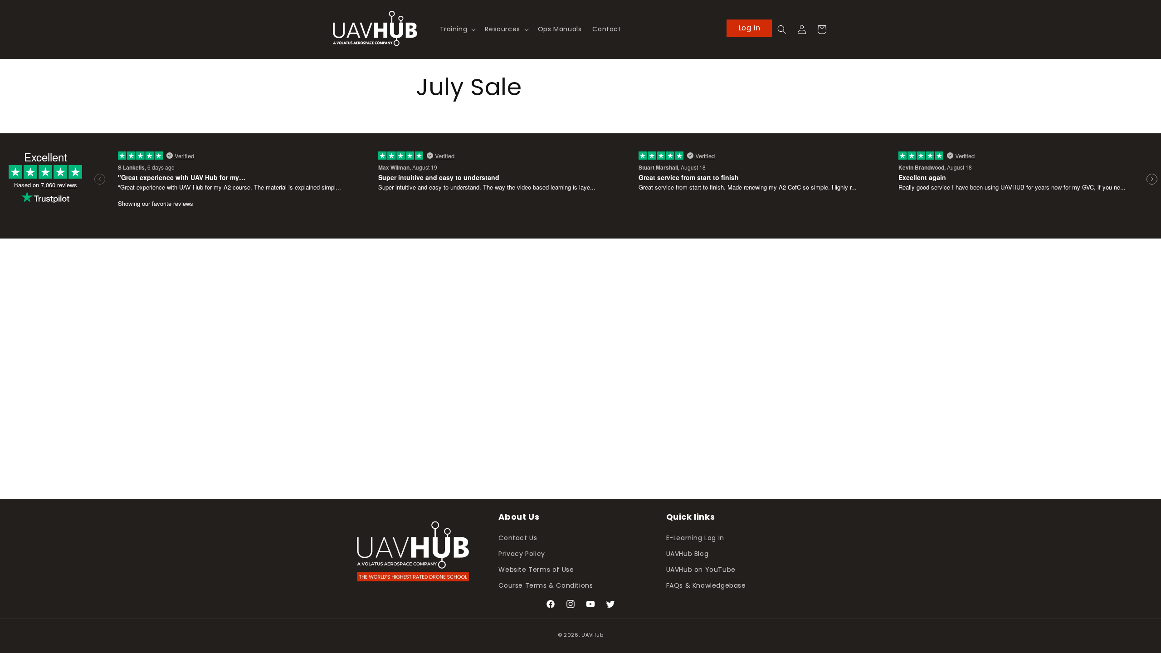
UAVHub (592, 634)
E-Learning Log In (695, 537)
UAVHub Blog (687, 553)
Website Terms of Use (536, 569)
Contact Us (517, 537)
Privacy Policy (521, 553)
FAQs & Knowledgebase (706, 585)
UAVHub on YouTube (701, 569)
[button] (457, 29)
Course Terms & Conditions (545, 585)
